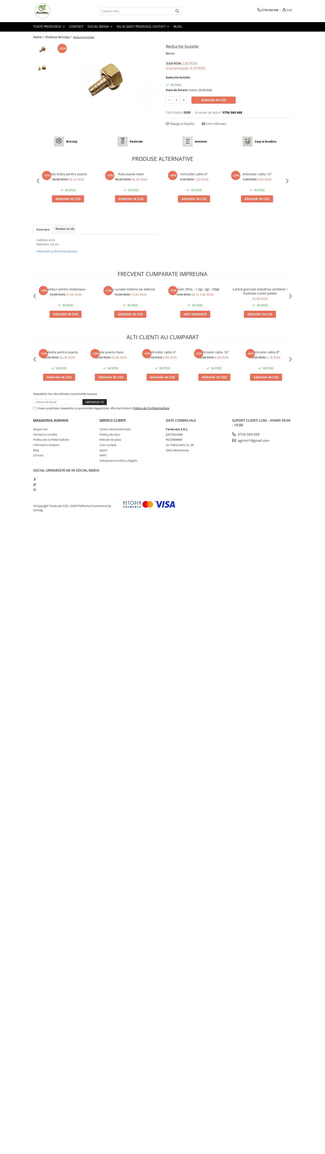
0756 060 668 (248, 434)
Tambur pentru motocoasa (65, 289)
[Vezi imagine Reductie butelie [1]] (42, 68)
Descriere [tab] (43, 229)
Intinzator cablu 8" (266, 352)
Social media (99, 26)
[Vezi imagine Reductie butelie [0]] (42, 49)
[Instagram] (34, 490)
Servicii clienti (112, 420)
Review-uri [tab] (64, 229)
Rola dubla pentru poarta (68, 174)
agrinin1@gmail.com (253, 440)
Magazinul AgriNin (50, 420)
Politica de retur (109, 434)
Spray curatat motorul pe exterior (130, 289)
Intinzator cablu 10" (257, 174)
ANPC (103, 455)
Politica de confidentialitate (51, 440)
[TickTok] (34, 484)
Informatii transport (46, 445)
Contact (76, 26)
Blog (178, 26)
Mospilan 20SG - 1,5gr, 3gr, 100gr (195, 289)
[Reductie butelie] (106, 77)
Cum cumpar (108, 445)
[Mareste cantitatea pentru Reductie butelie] (183, 100)
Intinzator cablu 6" (194, 174)
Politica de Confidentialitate (151, 408)
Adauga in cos (213, 100)
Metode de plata (110, 440)
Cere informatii (215, 124)
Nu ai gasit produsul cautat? (141, 26)
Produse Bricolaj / (58, 37)
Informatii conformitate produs (57, 251)
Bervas (170, 53)
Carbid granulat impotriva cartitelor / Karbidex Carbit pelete (260, 291)
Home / (39, 37)
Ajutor (103, 450)
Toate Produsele (47, 26)
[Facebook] (34, 479)
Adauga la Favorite (182, 124)
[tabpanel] (106, 77)
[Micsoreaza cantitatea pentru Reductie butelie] (169, 100)
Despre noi (40, 429)
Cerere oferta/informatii (115, 429)
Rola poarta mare (131, 174)
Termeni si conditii (45, 434)
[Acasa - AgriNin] (55, 11)
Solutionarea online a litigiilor (118, 461)
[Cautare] (177, 11)
